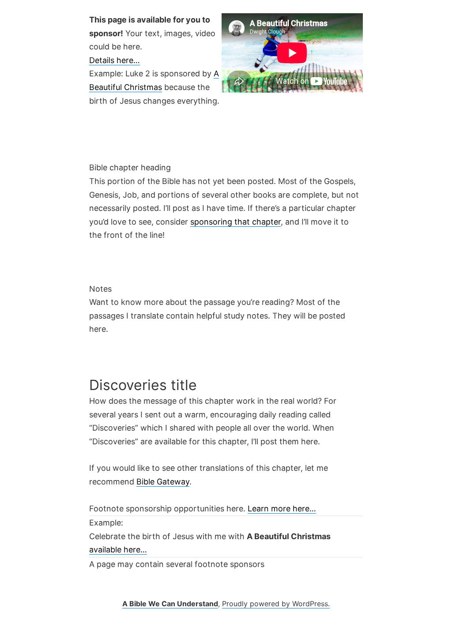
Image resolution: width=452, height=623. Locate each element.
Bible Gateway (162, 481)
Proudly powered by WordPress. (276, 603)
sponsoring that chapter (235, 221)
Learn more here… (282, 508)
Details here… (114, 60)
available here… (118, 549)
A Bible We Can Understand (170, 603)
